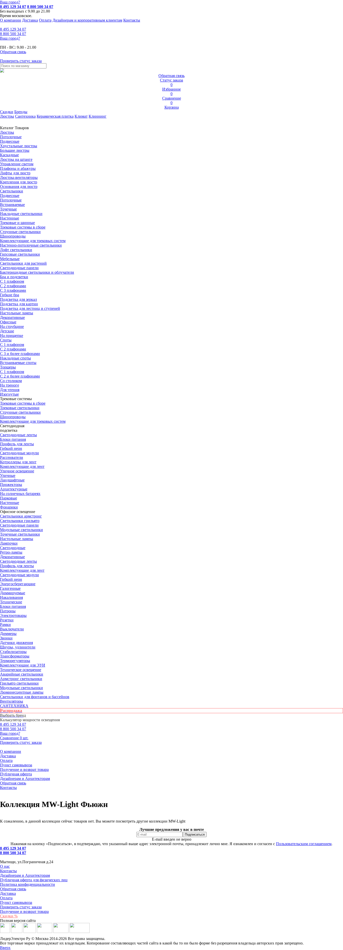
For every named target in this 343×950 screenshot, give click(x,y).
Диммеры (8, 633)
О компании (10, 20)
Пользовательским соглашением (303, 844)
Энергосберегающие (17, 584)
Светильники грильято (19, 521)
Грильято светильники (19, 683)
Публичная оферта (16, 774)
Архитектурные (13, 489)
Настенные (9, 218)
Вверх (5, 947)
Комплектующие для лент (22, 466)
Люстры (7, 116)
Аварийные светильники (21, 674)
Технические (11, 602)
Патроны (8, 611)
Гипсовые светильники (20, 254)
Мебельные (10, 259)
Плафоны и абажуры (18, 168)
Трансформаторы (14, 656)
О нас (5, 866)
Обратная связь (13, 783)
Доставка (30, 20)
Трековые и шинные (17, 223)
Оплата (45, 20)
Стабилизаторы (13, 651)
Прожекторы (11, 484)
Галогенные (10, 588)
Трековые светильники (19, 408)
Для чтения (9, 390)
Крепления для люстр (18, 182)
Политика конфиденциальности (27, 884)
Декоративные (12, 317)
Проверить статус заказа (21, 907)
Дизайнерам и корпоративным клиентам (87, 20)
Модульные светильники (21, 530)
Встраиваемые (12, 204)
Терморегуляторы (15, 661)
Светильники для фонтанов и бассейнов (34, 697)
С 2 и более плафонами (20, 376)
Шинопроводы (13, 236)
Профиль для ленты (17, 444)
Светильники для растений (23, 263)
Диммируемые (12, 593)
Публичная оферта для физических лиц (34, 880)
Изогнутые (9, 394)
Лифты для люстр (15, 173)
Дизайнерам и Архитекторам (25, 778)
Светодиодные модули (19, 453)
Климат (81, 116)
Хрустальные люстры (18, 146)
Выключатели (12, 629)
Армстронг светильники (21, 679)
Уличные (7, 475)
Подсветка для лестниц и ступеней (30, 308)
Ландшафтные (12, 480)
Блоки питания (13, 439)
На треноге (9, 385)
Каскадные (9, 155)
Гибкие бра (9, 295)
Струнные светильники (20, 232)
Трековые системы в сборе (22, 227)
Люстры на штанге (16, 159)
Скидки (6, 112)
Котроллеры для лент (18, 462)
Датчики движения (16, 642)
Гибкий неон (11, 448)
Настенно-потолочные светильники (31, 245)
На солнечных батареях (20, 493)
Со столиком (11, 381)
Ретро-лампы (11, 552)
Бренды (20, 112)
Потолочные (11, 137)
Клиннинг (97, 116)
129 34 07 (13, 29)
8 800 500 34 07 (40, 7)
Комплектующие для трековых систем (33, 241)
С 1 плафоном (12, 281)
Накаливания (11, 597)
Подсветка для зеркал (18, 299)
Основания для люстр (18, 186)
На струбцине (12, 326)
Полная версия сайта (18, 920)
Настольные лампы (16, 539)
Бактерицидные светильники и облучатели (37, 272)
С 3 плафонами (13, 290)
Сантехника (25, 116)
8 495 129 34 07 (13, 7)
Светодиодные (12, 548)
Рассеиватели (11, 457)
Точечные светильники (20, 534)
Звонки (6, 638)
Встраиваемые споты (18, 362)
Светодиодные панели (19, 268)
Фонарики (9, 507)
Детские (7, 331)
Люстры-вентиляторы (19, 177)
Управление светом (16, 164)
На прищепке (11, 335)
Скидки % (9, 916)
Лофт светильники (16, 250)
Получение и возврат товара (24, 769)
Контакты (131, 20)
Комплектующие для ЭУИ (22, 665)
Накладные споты (15, 358)
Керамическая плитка (55, 116)
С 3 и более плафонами (20, 353)
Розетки (7, 620)
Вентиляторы (11, 701)
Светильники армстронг (21, 516)
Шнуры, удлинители (17, 647)
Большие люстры (14, 150)
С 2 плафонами (13, 286)
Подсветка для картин (19, 304)
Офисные (8, 322)
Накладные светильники (21, 213)
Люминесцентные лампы (21, 692)
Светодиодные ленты (18, 435)
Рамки (5, 624)
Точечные (8, 209)
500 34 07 (13, 34)
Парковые (8, 498)
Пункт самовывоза (16, 765)
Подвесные (9, 141)
